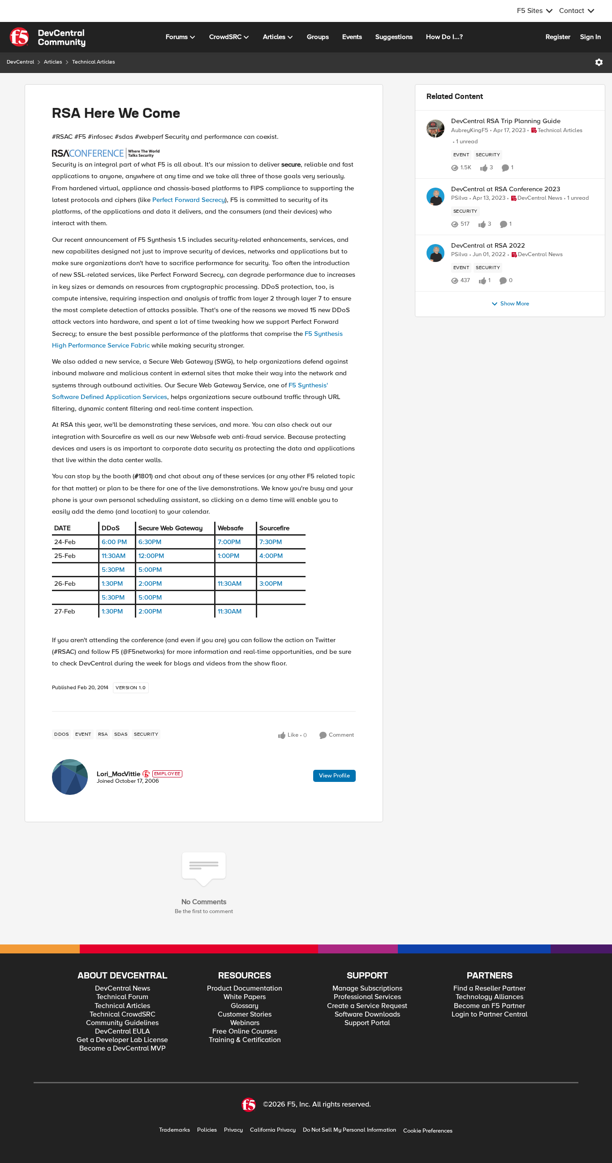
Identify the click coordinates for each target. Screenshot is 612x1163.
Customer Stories (245, 1014)
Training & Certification (245, 1040)
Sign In (590, 37)
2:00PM (150, 583)
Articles (53, 62)
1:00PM (228, 556)
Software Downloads (367, 1014)
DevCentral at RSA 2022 (488, 245)
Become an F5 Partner (489, 1006)
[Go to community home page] (47, 37)
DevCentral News (122, 988)
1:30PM (112, 583)
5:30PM (113, 570)
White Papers (245, 997)
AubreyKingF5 (469, 130)
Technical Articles (93, 62)
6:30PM (149, 542)
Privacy (233, 1130)
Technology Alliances (489, 997)
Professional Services (367, 997)
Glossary (245, 1006)
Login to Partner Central (489, 1014)
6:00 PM (114, 542)
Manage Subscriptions (367, 988)
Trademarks (174, 1130)
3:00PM (270, 583)
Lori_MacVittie (118, 774)
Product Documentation (244, 988)
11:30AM (113, 556)
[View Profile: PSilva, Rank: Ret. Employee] (435, 197)
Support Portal (367, 1023)
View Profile (334, 775)
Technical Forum (122, 997)
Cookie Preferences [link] (428, 1130)
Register (558, 37)
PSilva (459, 198)
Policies (207, 1130)
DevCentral (20, 62)
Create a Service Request (367, 1006)
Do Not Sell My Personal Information (349, 1130)
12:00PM (151, 556)
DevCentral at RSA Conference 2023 (505, 189)
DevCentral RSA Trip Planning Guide (505, 121)
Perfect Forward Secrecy (188, 200)
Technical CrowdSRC (122, 1014)
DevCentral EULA (122, 1031)
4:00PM (271, 556)
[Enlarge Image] (204, 153)
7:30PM (270, 542)
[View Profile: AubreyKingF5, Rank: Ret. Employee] (435, 128)
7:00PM (229, 542)
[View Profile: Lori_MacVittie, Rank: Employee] (70, 777)
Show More (514, 303)
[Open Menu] (599, 62)
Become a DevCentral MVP (122, 1048)
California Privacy (273, 1130)
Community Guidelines (122, 1023)
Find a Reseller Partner (489, 988)
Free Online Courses (244, 1031)
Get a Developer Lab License (122, 1040)
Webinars (244, 1023)
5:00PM (150, 570)
